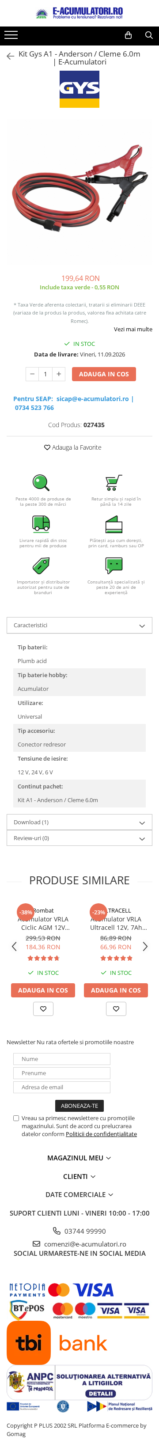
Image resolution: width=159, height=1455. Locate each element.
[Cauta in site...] (149, 35)
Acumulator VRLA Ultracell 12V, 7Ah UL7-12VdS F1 (116, 923)
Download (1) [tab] (31, 822)
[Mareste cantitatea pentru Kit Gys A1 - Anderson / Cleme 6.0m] (58, 374)
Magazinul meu (76, 1157)
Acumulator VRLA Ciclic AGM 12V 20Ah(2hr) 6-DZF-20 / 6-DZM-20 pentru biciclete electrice (43, 923)
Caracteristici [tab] (30, 625)
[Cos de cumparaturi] (128, 35)
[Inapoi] (6, 56)
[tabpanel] (79, 192)
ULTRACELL (116, 910)
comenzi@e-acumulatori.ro (84, 1243)
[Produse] (12, 37)
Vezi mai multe (133, 329)
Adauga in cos (104, 374)
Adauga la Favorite (76, 447)
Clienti (76, 1176)
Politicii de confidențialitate (101, 1134)
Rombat (43, 910)
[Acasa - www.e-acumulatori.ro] (79, 13)
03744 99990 (84, 1231)
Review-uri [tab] (31, 838)
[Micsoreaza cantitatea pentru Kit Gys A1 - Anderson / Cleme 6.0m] (32, 374)
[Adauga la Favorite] (43, 1009)
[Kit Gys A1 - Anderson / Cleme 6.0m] (79, 192)
